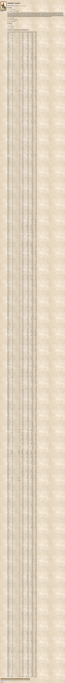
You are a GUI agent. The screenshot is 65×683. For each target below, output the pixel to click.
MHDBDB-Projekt (3, 680)
